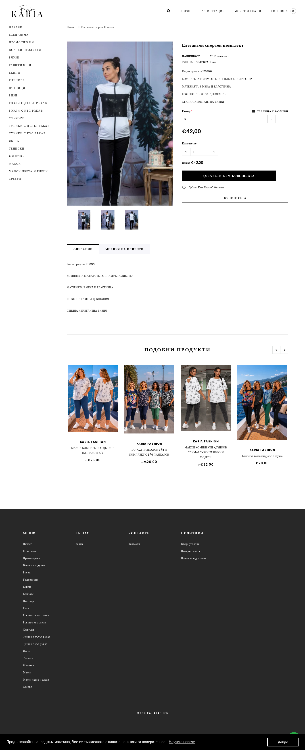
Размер (187, 111)
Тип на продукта (195, 62)
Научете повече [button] (182, 742)
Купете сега (235, 198)
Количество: (190, 143)
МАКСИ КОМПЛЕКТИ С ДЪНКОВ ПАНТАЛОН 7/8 (93, 450)
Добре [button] (283, 742)
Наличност (191, 56)
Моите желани (247, 11)
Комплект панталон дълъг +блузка (262, 456)
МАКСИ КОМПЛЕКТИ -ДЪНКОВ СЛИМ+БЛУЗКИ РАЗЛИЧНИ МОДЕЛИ (206, 452)
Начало (71, 27)
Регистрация (213, 11)
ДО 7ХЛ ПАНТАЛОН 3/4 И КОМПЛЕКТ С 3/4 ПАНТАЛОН (149, 452)
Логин (186, 11)
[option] (120, 124)
